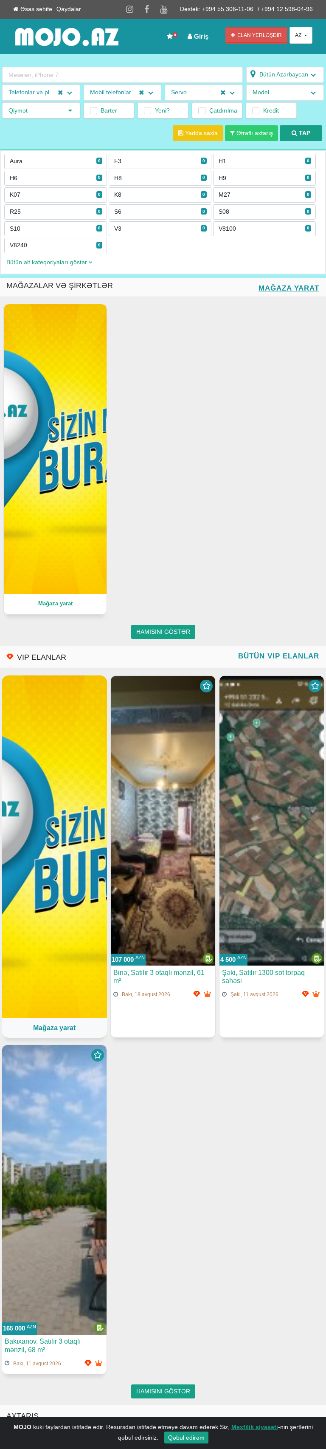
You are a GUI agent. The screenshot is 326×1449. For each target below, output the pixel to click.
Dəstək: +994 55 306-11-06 (216, 9)
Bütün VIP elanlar (278, 656)
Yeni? (162, 110)
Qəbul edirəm (186, 1437)
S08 (264, 212)
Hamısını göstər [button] (163, 632)
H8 (159, 178)
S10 (55, 229)
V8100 (264, 229)
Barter (109, 110)
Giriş (200, 36)
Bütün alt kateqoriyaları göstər (47, 262)
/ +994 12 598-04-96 (285, 9)
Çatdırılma (222, 110)
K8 (159, 195)
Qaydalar (68, 9)
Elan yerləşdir (258, 35)
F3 (159, 161)
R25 (55, 212)
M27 (264, 195)
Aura (55, 161)
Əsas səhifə (35, 9)
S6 (159, 212)
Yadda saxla (200, 133)
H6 (55, 178)
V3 (159, 229)
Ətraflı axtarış (254, 133)
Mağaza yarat (289, 288)
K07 (55, 195)
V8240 (55, 245)
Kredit (271, 110)
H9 (264, 178)
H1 (264, 161)
